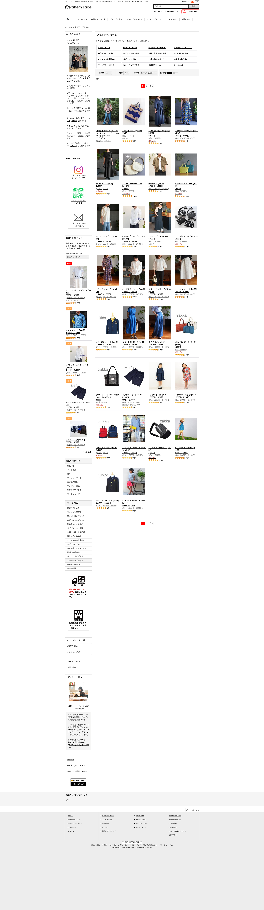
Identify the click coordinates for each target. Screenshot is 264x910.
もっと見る (86, 452)
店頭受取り (173, 835)
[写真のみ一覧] (170, 73)
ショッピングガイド (75, 652)
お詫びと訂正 (72, 646)
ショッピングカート (75, 823)
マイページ (72, 827)
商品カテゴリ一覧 (108, 815)
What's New (140, 815)
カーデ (74, 121)
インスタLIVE (73, 40)
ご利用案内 (173, 823)
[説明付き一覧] (176, 73)
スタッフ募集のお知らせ (177, 831)
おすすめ (105, 827)
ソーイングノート (142, 827)
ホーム (70, 815)
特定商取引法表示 (175, 815)
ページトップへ (194, 810)
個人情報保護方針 (175, 819)
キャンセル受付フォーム (77, 771)
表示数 (101, 73)
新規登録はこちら (173, 11)
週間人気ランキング (109, 831)
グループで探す (107, 819)
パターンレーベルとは (76, 640)
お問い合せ (71, 667)
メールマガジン (73, 661)
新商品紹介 (105, 823)
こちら (73, 146)
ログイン (159, 11)
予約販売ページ (80, 108)
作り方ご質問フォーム (76, 765)
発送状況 (70, 760)
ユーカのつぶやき (142, 823)
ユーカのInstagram (77, 742)
